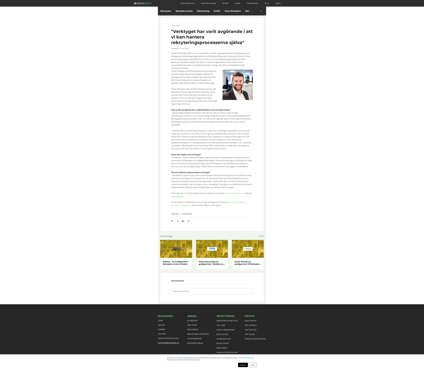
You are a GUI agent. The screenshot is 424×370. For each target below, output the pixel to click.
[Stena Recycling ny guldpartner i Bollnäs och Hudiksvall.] (212, 249)
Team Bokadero (232, 11)
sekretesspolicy (247, 358)
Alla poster (165, 11)
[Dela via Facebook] (172, 221)
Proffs (217, 11)
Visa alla (261, 236)
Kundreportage (186, 213)
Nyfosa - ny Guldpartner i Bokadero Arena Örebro (176, 262)
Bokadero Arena (184, 11)
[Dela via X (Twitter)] (178, 221)
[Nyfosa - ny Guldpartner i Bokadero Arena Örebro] (176, 249)
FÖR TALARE (250, 334)
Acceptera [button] (243, 365)
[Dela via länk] (188, 221)
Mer (247, 11)
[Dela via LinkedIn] (183, 221)
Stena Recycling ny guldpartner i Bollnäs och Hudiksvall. (212, 262)
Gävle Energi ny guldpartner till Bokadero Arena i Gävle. (248, 262)
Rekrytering (203, 11)
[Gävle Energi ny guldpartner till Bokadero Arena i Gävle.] (248, 249)
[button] (189, 3)
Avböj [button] (253, 365)
